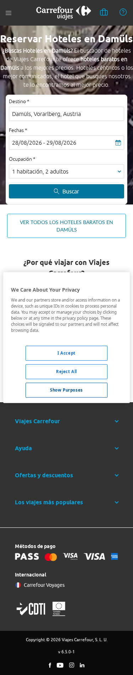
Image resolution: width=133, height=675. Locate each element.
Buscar (70, 191)
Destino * (19, 101)
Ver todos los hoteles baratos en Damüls (66, 226)
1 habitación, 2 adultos (40, 171)
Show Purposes (66, 390)
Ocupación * (22, 159)
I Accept (66, 353)
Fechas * (18, 130)
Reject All (66, 371)
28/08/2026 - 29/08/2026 (44, 142)
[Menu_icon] (8, 13)
